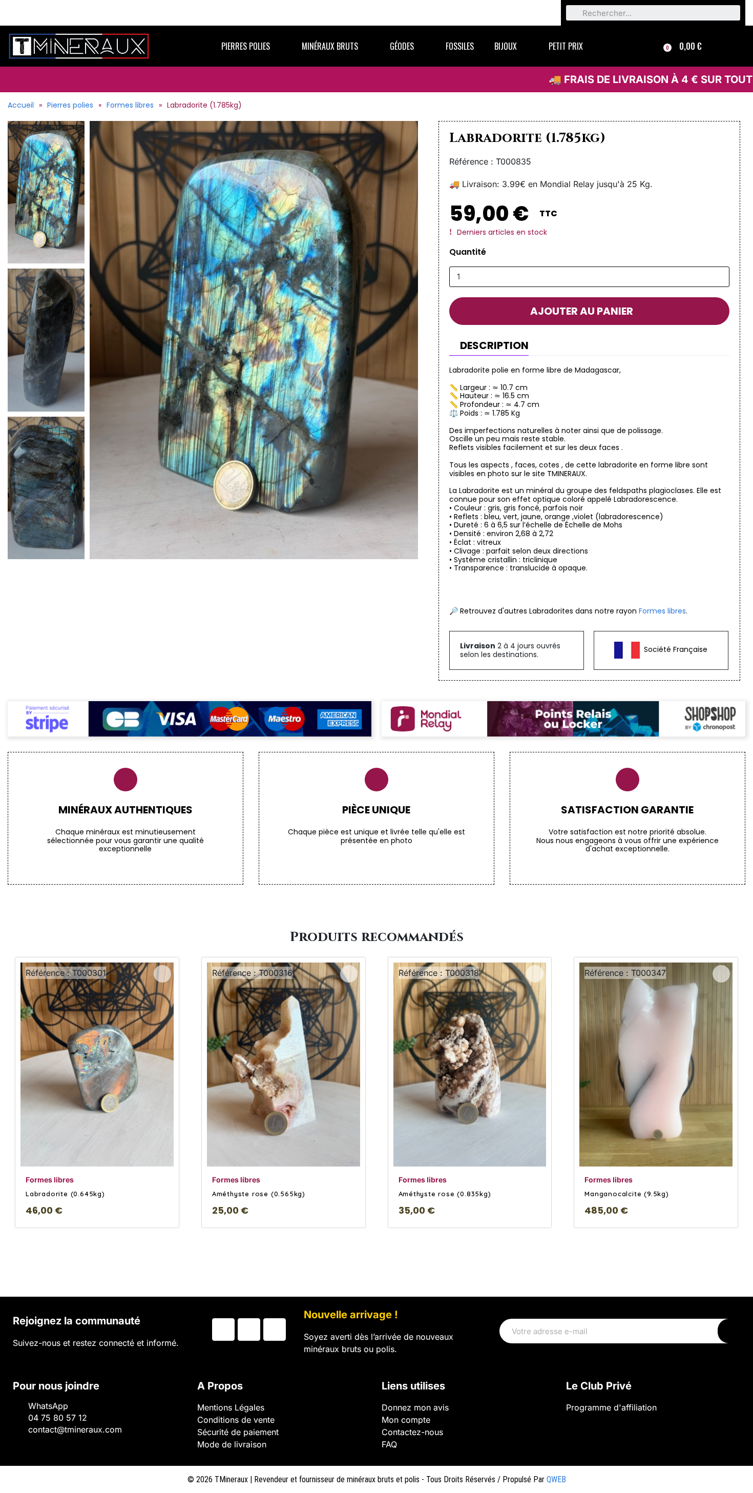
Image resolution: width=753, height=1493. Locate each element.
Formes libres (130, 105)
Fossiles (460, 46)
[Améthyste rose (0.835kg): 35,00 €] (470, 1092)
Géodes (402, 46)
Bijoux (505, 46)
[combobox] (653, 13)
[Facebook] (223, 1329)
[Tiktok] (274, 1329)
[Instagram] (249, 1329)
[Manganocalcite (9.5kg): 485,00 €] (656, 1092)
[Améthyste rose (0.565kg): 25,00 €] (283, 1092)
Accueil (21, 105)
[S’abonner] (729, 1331)
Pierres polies (245, 46)
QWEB (556, 1479)
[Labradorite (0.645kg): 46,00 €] (97, 1092)
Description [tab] (494, 345)
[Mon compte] (730, 46)
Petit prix (566, 46)
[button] (682, 46)
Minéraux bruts (330, 46)
